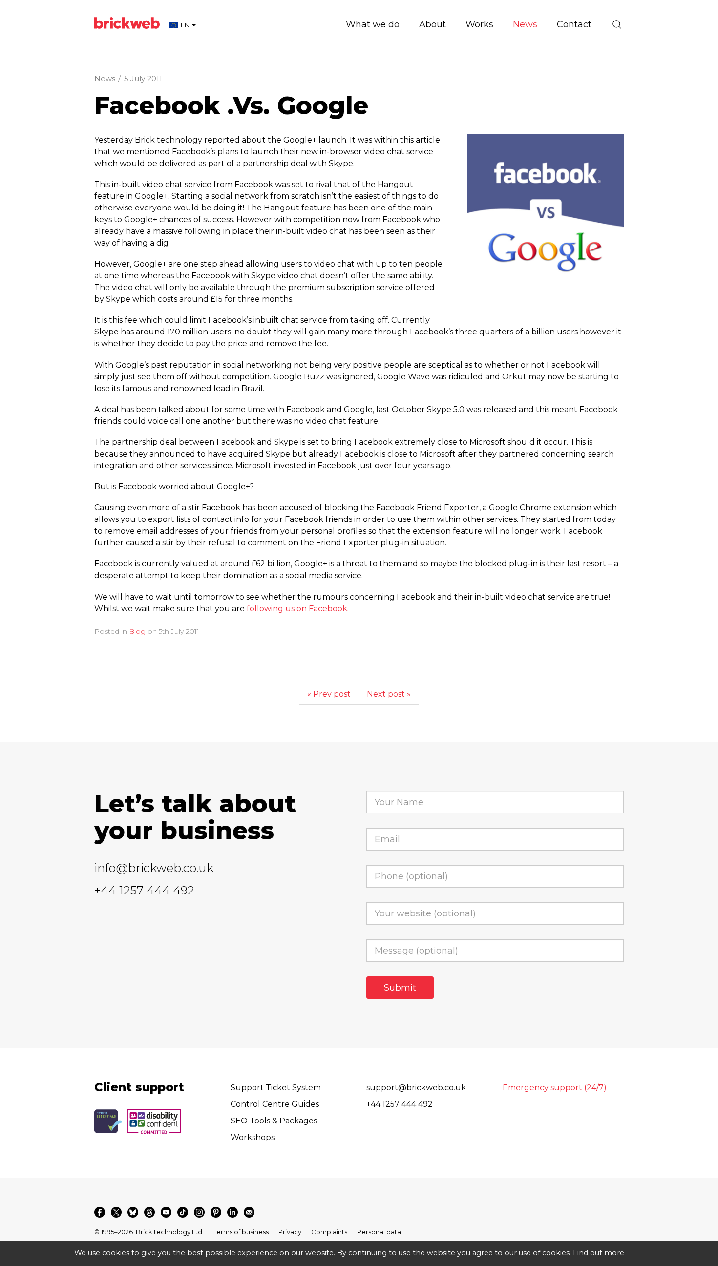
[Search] (617, 24)
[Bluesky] (133, 1212)
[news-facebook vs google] (545, 212)
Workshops (253, 1137)
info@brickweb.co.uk (153, 868)
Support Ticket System (276, 1087)
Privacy (289, 1232)
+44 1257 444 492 (144, 890)
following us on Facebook (297, 608)
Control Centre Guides (275, 1104)
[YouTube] (166, 1212)
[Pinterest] (216, 1212)
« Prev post (329, 694)
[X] (116, 1212)
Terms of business (241, 1232)
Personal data (379, 1232)
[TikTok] (182, 1212)
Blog (137, 631)
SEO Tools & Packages (274, 1120)
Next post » (389, 694)
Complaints (329, 1232)
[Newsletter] (249, 1212)
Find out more (598, 1252)
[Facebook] (99, 1212)
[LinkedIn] (232, 1212)
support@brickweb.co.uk (416, 1087)
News (104, 78)
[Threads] (149, 1212)
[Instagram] (199, 1212)
